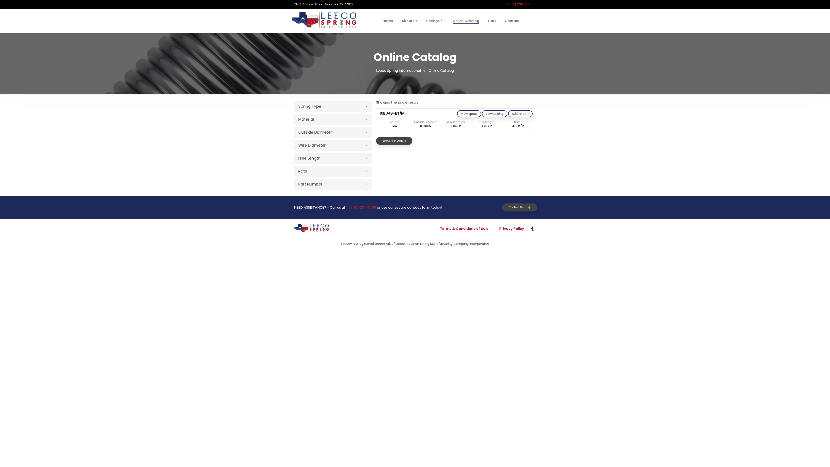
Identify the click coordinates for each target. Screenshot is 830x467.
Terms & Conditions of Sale (464, 228)
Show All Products (394, 140)
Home (388, 20)
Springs (433, 20)
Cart (492, 20)
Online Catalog (466, 20)
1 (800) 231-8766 (519, 4)
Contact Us (516, 207)
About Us (410, 20)
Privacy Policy (511, 228)
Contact (512, 20)
